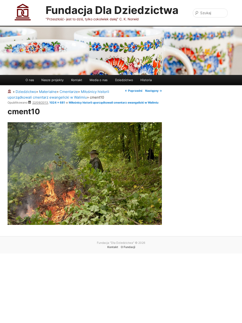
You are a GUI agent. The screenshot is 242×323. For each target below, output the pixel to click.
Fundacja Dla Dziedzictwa (112, 10)
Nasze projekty (52, 80)
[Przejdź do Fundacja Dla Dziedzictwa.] (10, 91)
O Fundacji (128, 247)
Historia (146, 80)
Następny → (153, 90)
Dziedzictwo (124, 80)
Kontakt (76, 80)
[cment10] (85, 223)
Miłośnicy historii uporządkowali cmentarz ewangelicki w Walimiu (113, 102)
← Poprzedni (133, 90)
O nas (30, 80)
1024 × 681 (57, 102)
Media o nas (99, 80)
